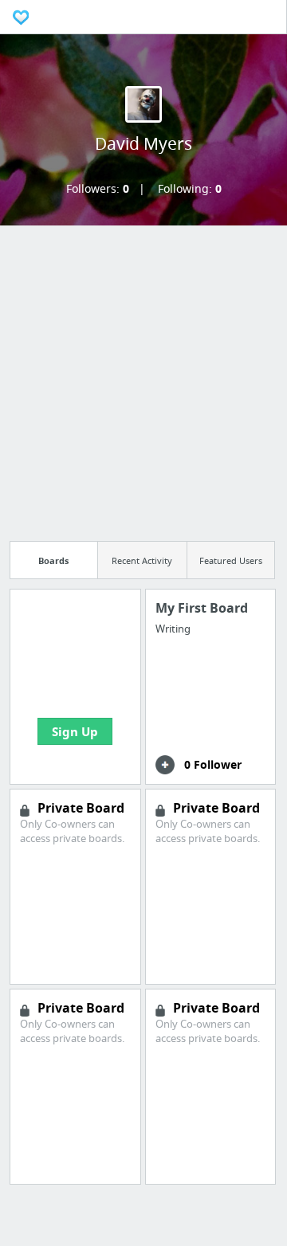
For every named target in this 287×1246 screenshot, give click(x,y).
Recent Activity (142, 560)
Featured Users (230, 560)
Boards (53, 560)
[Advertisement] (143, 378)
